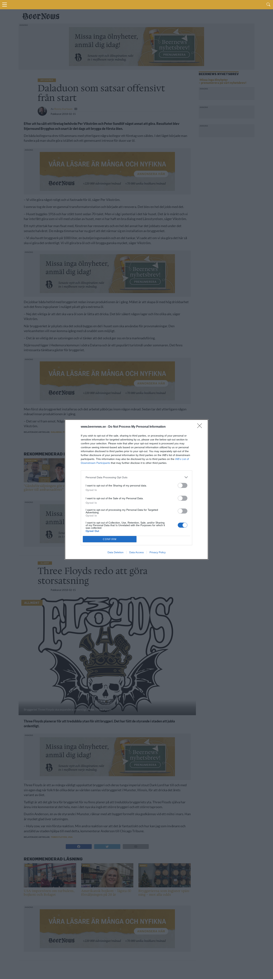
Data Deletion (116, 552)
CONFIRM (110, 539)
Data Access (136, 552)
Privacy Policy (158, 552)
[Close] (200, 426)
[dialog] (136, 489)
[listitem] (136, 477)
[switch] (182, 485)
